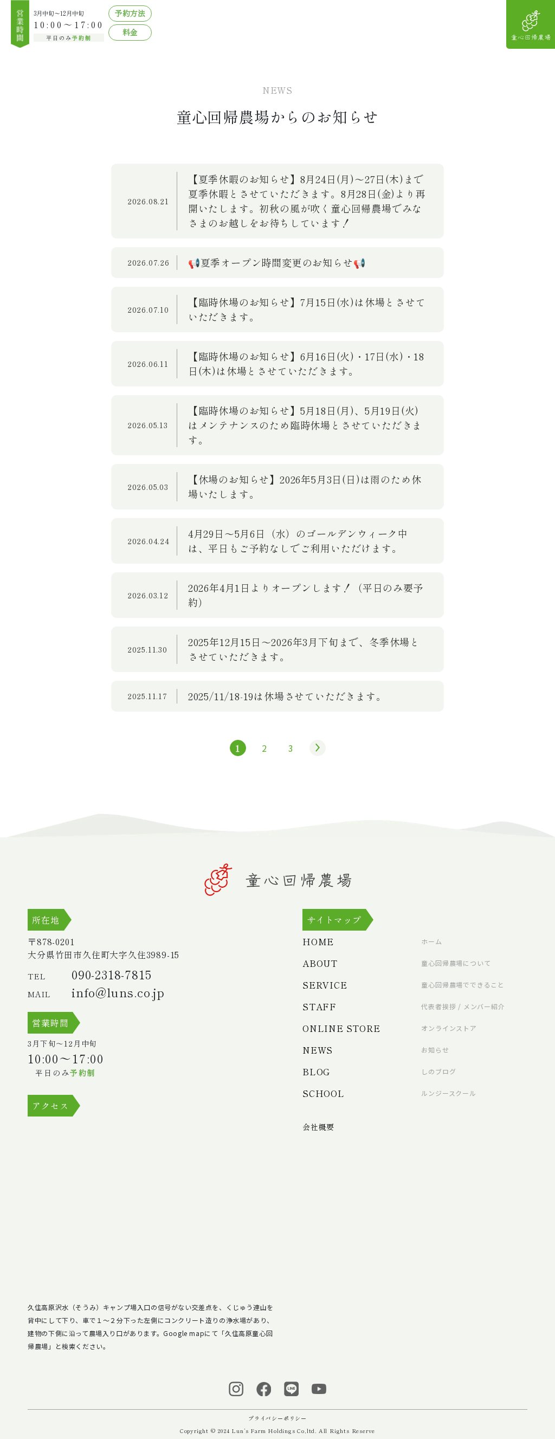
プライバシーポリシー (277, 1418)
